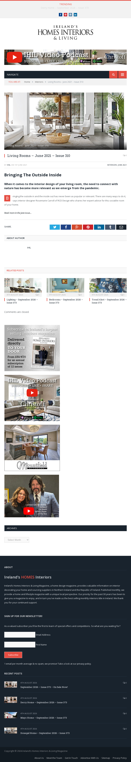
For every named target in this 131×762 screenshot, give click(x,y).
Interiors (112, 165)
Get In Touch (71, 757)
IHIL (9, 165)
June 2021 (122, 165)
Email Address (43, 634)
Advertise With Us (90, 757)
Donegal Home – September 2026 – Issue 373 (45, 733)
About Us (39, 757)
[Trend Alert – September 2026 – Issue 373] (108, 287)
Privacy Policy (120, 757)
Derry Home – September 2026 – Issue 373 (65, 7)
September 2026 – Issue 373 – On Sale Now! (44, 687)
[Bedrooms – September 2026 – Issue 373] (65, 287)
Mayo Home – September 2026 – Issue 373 (43, 717)
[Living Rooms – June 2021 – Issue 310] (65, 122)
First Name (41, 644)
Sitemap (105, 757)
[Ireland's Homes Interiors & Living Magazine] (65, 31)
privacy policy (84, 663)
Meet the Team (54, 757)
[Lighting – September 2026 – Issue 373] (23, 287)
